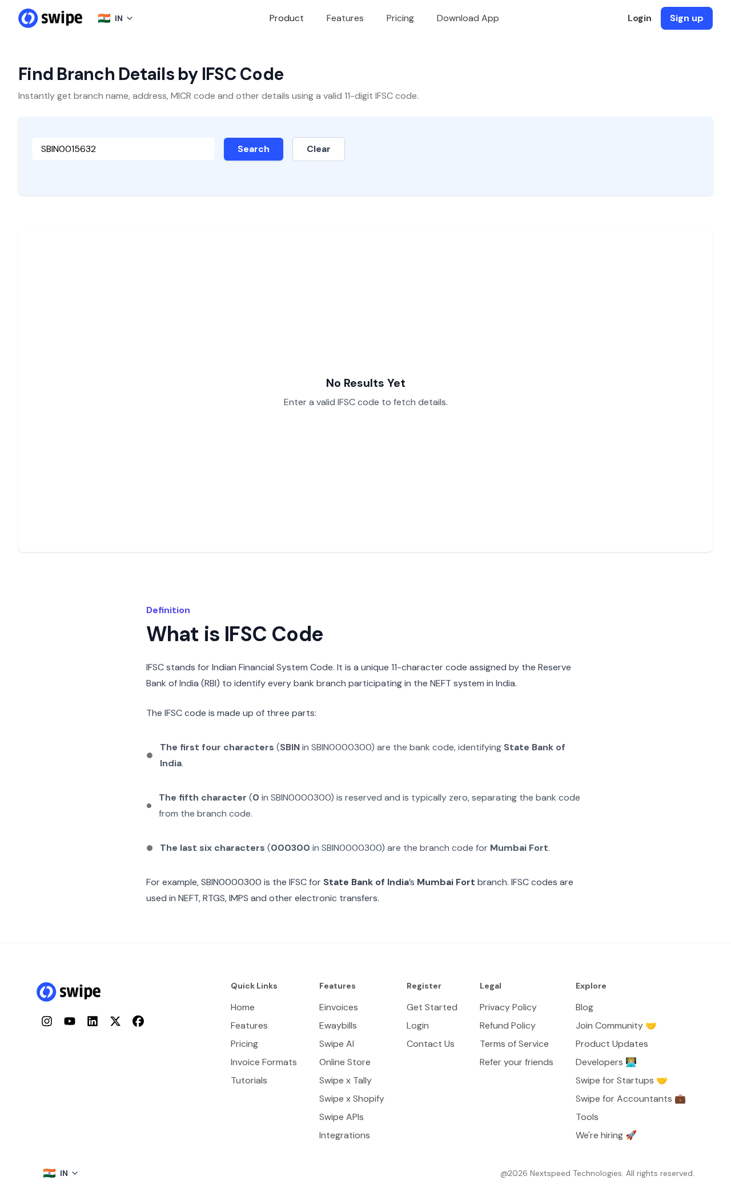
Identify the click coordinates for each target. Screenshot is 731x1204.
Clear (319, 149)
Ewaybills (338, 1025)
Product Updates (612, 1044)
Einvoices (338, 1007)
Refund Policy (508, 1025)
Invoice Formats (264, 1062)
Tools (587, 1117)
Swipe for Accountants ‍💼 (631, 1099)
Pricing (400, 18)
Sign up (687, 18)
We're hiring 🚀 (606, 1135)
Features (345, 18)
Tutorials (249, 1080)
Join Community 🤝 (616, 1025)
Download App (468, 18)
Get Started (432, 1007)
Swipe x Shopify (351, 1099)
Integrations (344, 1135)
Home (243, 1007)
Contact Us (431, 1044)
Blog (584, 1007)
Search (254, 149)
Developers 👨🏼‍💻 (606, 1062)
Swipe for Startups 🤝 (622, 1080)
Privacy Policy (508, 1007)
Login (640, 18)
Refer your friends (516, 1062)
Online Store (345, 1062)
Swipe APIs (341, 1117)
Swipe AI (336, 1044)
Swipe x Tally (345, 1080)
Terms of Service (514, 1044)
